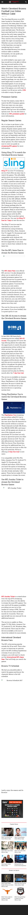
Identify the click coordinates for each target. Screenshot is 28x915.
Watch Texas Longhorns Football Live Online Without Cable (6, 898)
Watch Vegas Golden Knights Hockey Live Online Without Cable (7, 885)
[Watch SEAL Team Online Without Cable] (7, 845)
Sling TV (4, 171)
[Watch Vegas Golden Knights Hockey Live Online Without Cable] (7, 878)
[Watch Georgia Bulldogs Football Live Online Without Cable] (21, 891)
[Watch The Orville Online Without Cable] (21, 845)
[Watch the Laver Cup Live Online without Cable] (21, 878)
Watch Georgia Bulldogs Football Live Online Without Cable (20, 898)
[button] (2, 2)
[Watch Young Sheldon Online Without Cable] (21, 832)
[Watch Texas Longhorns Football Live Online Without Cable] (7, 891)
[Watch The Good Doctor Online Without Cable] (7, 832)
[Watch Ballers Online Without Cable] (7, 859)
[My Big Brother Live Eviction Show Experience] (21, 859)
